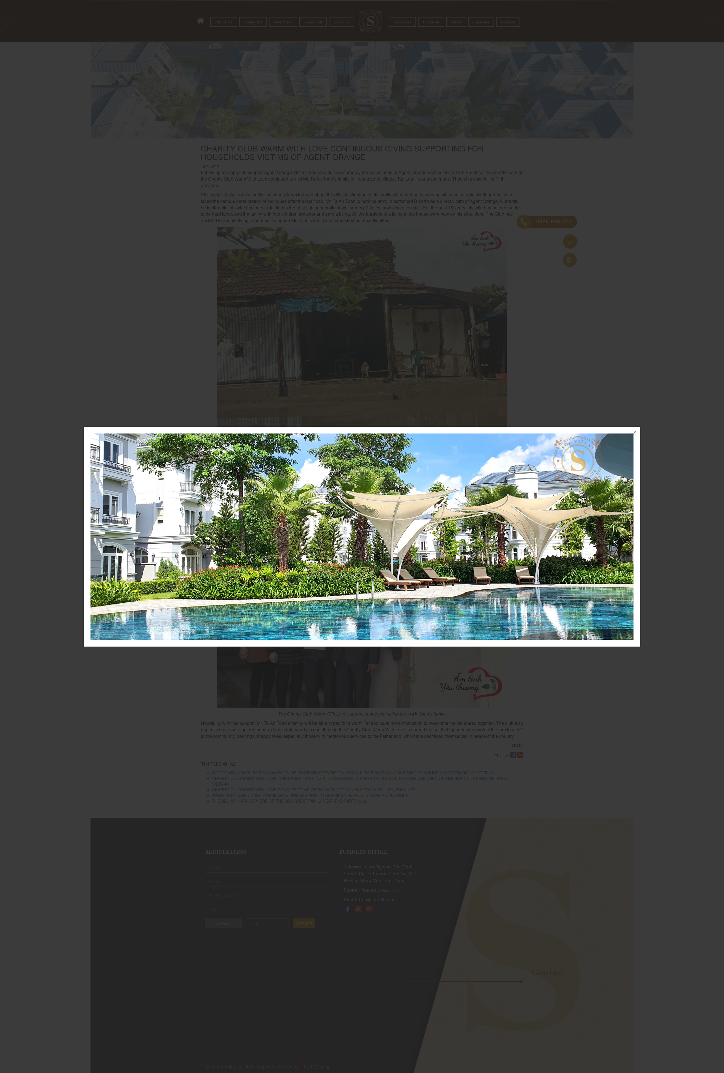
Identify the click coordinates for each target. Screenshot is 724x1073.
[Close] (634, 432)
